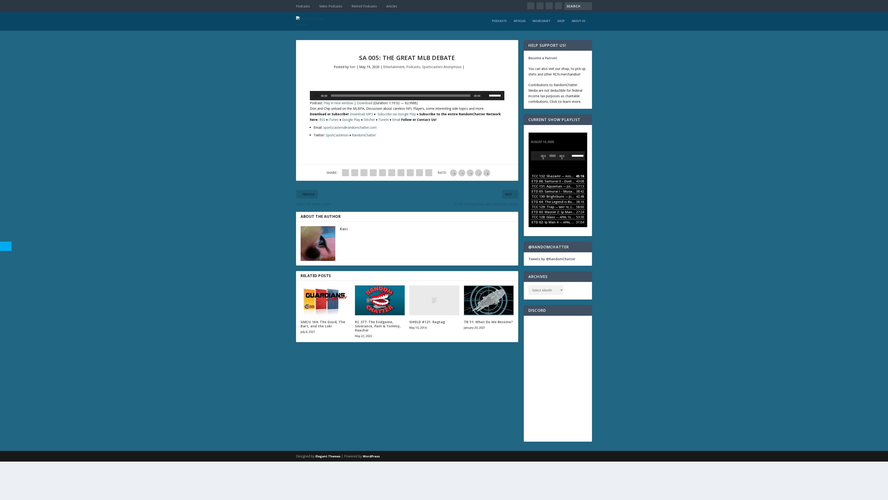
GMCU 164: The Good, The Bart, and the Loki (323, 324)
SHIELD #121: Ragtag (427, 322)
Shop (561, 21)
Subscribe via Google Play (396, 114)
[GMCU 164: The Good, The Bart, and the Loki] (325, 300)
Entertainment (393, 67)
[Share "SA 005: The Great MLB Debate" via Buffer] (401, 172)
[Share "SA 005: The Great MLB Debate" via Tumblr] (373, 172)
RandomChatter (364, 135)
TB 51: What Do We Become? (488, 322)
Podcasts (303, 6)
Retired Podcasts (364, 6)
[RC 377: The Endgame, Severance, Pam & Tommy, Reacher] (380, 300)
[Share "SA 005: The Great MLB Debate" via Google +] (364, 172)
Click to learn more (565, 101)
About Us (578, 21)
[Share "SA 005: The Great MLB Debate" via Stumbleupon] (410, 172)
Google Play (351, 119)
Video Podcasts (330, 6)
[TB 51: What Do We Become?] (489, 300)
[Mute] (486, 95)
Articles (391, 6)
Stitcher (369, 119)
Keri (352, 67)
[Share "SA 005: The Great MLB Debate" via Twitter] (354, 172)
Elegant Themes (327, 456)
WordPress (371, 456)
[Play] (316, 95)
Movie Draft (541, 21)
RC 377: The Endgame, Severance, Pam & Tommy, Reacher (378, 326)
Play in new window (338, 103)
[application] (407, 95)
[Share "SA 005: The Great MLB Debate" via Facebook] (345, 172)
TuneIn (383, 119)
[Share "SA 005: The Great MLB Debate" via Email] (419, 172)
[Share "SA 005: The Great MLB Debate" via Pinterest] (382, 172)
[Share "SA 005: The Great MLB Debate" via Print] (428, 172)
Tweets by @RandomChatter (551, 259)
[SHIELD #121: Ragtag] (434, 300)
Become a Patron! (542, 58)
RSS (322, 119)
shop (565, 68)
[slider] (495, 95)
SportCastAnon (337, 135)
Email (396, 119)
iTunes (334, 119)
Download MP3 (361, 114)
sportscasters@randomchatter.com (349, 127)
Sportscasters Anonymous (442, 67)
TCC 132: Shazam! (545, 137)
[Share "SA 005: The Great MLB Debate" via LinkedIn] (391, 172)
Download (364, 103)
